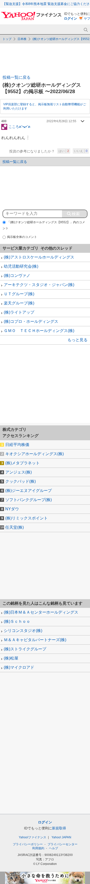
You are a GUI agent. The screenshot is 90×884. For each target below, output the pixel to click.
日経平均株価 (17, 444)
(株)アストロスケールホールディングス (39, 257)
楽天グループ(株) (19, 303)
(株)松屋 (11, 658)
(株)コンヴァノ (17, 275)
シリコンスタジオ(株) (23, 630)
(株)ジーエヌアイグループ (28, 490)
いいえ (81, 151)
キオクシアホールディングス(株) (34, 454)
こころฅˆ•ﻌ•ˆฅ (19, 126)
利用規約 (38, 848)
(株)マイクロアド (19, 667)
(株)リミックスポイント (26, 518)
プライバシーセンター (63, 844)
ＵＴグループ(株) (19, 294)
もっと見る (78, 340)
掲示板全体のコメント (22, 237)
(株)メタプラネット (22, 463)
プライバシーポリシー (28, 844)
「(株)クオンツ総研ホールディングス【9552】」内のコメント (43, 225)
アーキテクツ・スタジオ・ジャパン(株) (39, 285)
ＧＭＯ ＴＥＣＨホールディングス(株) (39, 331)
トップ (7, 39)
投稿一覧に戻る (16, 77)
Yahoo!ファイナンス (32, 837)
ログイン (70, 18)
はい (63, 151)
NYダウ (12, 509)
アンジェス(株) (18, 472)
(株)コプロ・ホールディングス (31, 321)
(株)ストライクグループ (25, 649)
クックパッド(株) (20, 481)
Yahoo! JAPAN (61, 837)
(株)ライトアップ (19, 312)
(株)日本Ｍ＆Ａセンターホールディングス (41, 612)
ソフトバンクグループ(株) (28, 500)
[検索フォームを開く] (85, 30)
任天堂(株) (14, 527)
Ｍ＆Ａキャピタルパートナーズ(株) (35, 640)
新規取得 (59, 828)
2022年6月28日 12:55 (61, 121)
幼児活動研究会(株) (21, 266)
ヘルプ (53, 848)
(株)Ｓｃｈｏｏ (17, 621)
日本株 (22, 39)
